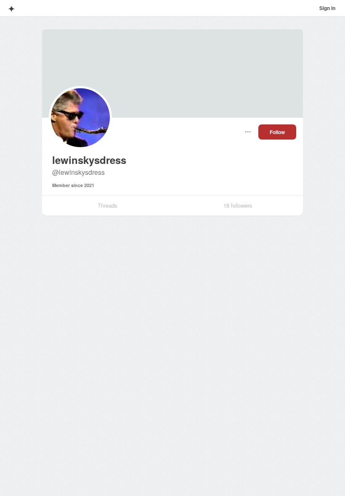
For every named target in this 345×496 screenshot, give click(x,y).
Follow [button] (277, 132)
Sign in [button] (327, 8)
